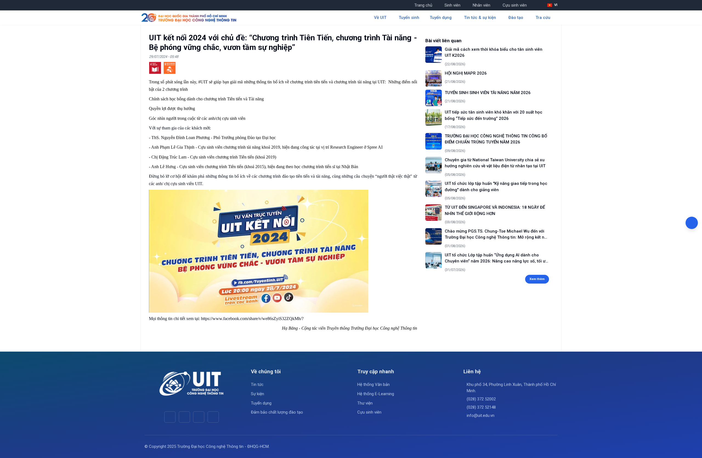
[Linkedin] (213, 417)
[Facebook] (170, 417)
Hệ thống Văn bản (373, 384)
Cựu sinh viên (515, 5)
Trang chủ (423, 5)
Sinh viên (452, 5)
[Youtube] (184, 417)
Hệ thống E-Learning (375, 393)
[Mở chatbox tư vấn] (692, 223)
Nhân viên (481, 5)
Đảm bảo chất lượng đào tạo (277, 412)
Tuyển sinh (409, 17)
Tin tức (257, 384)
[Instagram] (198, 417)
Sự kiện (257, 393)
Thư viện (365, 403)
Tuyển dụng (261, 403)
